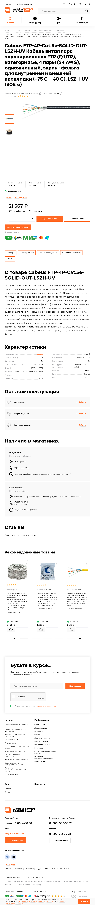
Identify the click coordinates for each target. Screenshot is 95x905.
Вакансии (38, 731)
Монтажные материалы (15, 751)
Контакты (39, 784)
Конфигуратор (35, 23)
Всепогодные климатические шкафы (17, 747)
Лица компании (41, 728)
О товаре (10, 253)
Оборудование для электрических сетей (14, 764)
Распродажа (39, 748)
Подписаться (75, 686)
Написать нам (17, 840)
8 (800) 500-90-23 (24, 4)
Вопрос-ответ (40, 761)
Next (79, 638)
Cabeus (40, 354)
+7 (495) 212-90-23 (21, 502)
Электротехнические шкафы (17, 760)
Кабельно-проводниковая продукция (16, 730)
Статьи (7, 792)
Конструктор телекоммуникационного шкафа (15, 769)
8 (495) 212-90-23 (60, 833)
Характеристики (27, 253)
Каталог (10, 23)
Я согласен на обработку (35, 706)
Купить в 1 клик (77, 219)
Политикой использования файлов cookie (36, 901)
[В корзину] (11, 629)
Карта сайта (10, 864)
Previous (15, 638)
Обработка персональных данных (45, 752)
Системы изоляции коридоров (13, 755)
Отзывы (10, 259)
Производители (12, 774)
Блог (7, 784)
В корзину (52, 219)
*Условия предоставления (16, 197)
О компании (39, 725)
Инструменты (10, 743)
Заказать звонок (61, 840)
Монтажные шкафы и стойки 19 (17, 725)
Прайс (58, 23)
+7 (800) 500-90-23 (21, 468)
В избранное (19, 211)
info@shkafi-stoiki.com (14, 834)
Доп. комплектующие (48, 253)
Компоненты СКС (12, 740)
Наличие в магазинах (71, 253)
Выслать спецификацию (17, 227)
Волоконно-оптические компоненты (15, 735)
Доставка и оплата (42, 738)
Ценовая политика (42, 745)
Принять (84, 901)
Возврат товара (41, 741)
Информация (41, 720)
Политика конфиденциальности (43, 757)
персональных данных (46, 706)
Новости (8, 789)
